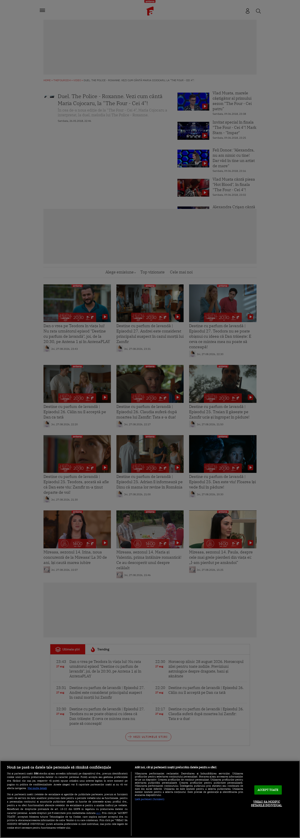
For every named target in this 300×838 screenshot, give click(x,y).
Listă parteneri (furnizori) (149, 799)
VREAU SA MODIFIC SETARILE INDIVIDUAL (266, 803)
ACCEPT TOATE (268, 790)
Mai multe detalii (37, 788)
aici (98, 813)
